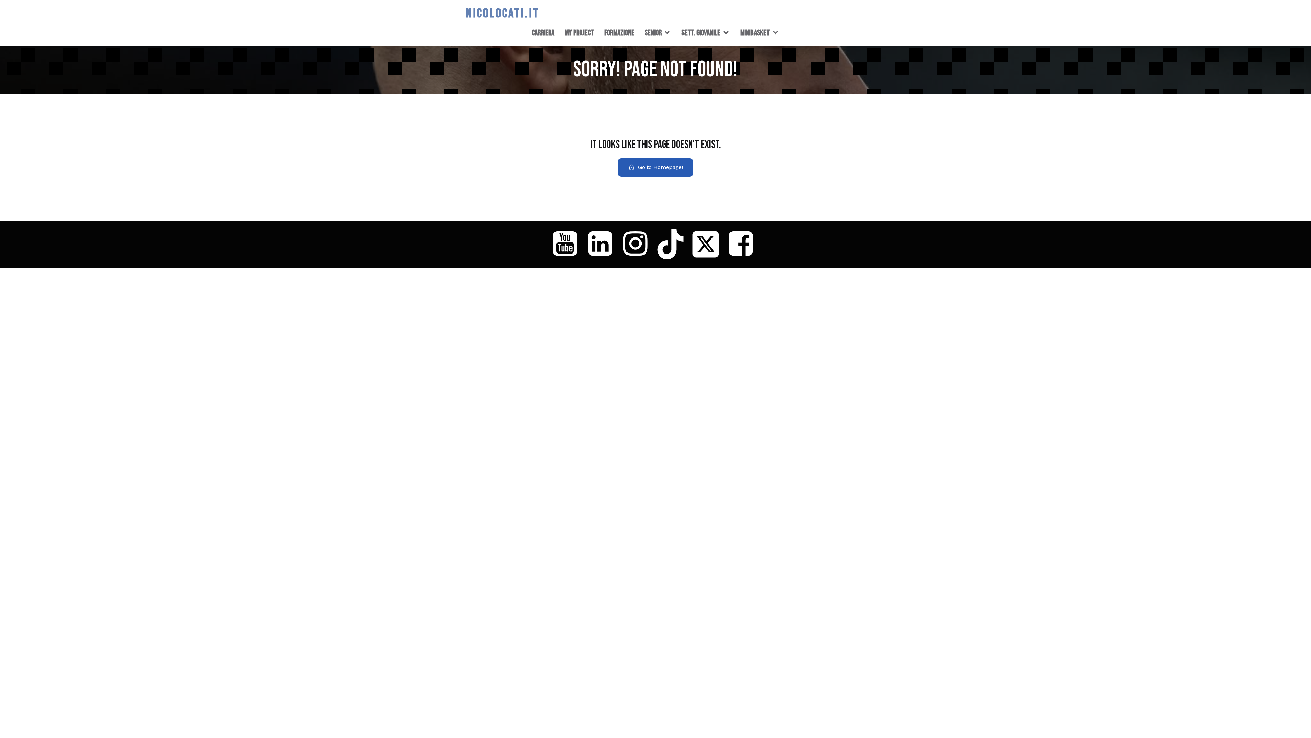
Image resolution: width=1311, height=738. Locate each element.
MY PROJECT (579, 33)
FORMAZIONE (619, 33)
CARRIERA (543, 33)
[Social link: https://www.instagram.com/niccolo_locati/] (638, 244)
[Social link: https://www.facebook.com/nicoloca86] (743, 244)
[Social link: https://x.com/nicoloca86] (708, 244)
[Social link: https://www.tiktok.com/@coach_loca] (673, 244)
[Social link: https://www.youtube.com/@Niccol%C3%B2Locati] (567, 244)
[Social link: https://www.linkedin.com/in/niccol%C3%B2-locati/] (602, 244)
